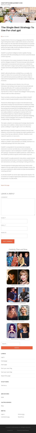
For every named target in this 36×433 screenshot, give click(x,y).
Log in (2, 357)
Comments (5, 417)
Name (3, 218)
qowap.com (17, 427)
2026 (2, 397)
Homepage (4, 361)
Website (3, 232)
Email (3, 225)
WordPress (21, 417)
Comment (4, 197)
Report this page (5, 185)
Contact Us (10, 430)
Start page (4, 364)
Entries (21, 414)
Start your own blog (6, 368)
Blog (2, 406)
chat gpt (18, 139)
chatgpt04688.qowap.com (11, 3)
